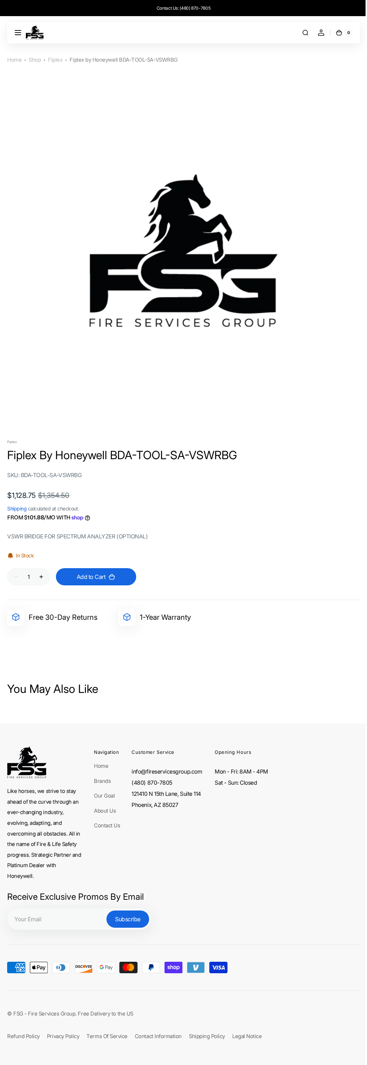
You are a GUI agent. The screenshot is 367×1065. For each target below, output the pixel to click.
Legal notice (247, 1036)
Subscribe (127, 919)
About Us (105, 811)
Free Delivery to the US (105, 1014)
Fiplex (55, 60)
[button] (18, 33)
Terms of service (107, 1036)
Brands (102, 781)
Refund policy (23, 1036)
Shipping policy (207, 1036)
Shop (35, 60)
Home (14, 60)
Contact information (158, 1036)
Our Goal (104, 796)
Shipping (17, 508)
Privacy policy (63, 1036)
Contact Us (107, 825)
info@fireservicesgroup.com (167, 771)
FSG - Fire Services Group (44, 1014)
